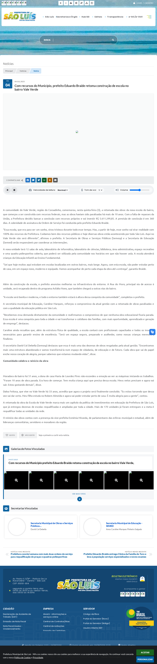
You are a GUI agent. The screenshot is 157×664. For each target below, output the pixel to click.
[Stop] (14, 190)
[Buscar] (113, 40)
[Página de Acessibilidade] (92, 3)
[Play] (8, 190)
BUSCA (47, 40)
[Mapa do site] (86, 3)
